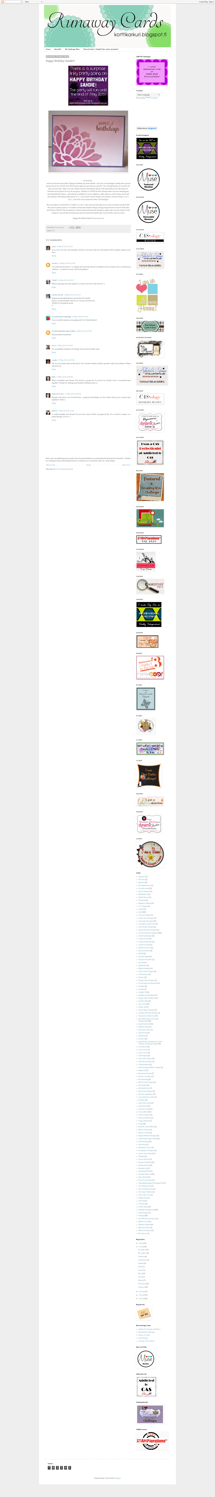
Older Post (126, 465)
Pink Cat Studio (144, 1115)
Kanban (141, 1036)
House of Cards (144, 1335)
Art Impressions (144, 885)
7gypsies (141, 877)
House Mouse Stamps (146, 1010)
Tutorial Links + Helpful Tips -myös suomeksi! (100, 49)
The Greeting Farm (145, 1189)
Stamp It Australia (145, 1162)
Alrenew (141, 879)
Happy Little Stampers (146, 998)
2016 (141, 1243)
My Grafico (142, 1085)
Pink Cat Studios (144, 1118)
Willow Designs (144, 1230)
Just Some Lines (144, 1030)
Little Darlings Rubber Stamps (149, 1067)
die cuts (141, 962)
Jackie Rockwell (144, 1024)
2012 (141, 1298)
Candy (140, 909)
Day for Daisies (144, 951)
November (142, 1253)
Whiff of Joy (142, 1222)
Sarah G (55, 263)
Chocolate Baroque (145, 921)
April (140, 1277)
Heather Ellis (143, 1001)
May (140, 1273)
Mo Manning (143, 1079)
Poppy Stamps (143, 1121)
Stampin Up (142, 1168)
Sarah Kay (142, 1144)
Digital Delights (144, 968)
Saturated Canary (144, 1147)
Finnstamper (143, 974)
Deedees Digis (143, 956)
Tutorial (141, 1201)
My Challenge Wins (72, 49)
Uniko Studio (143, 1207)
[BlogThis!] (72, 227)
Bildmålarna (143, 894)
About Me (57, 49)
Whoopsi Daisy (144, 1227)
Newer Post (50, 465)
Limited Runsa (143, 1064)
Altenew (141, 882)
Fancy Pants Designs (146, 971)
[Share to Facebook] (77, 227)
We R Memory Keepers (147, 1219)
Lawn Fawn (142, 1053)
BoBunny (141, 900)
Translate (154, 98)
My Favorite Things (145, 1082)
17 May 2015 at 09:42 (73, 394)
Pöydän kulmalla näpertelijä (63, 331)
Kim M (54, 411)
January (141, 1287)
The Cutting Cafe (144, 1186)
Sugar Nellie (143, 1177)
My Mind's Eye (143, 1088)
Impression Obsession (146, 1016)
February (141, 1284)
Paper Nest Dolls (144, 1103)
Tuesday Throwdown (146, 1341)
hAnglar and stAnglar (146, 995)
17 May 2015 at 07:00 (66, 360)
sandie (54, 360)
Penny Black (143, 1112)
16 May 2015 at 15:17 (66, 280)
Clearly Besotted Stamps (147, 930)
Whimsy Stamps (144, 1224)
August (141, 1263)
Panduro (141, 1100)
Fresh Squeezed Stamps (147, 983)
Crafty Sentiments (145, 942)
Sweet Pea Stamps (145, 1180)
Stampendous (143, 1165)
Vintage (141, 1216)
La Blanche (142, 1047)
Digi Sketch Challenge (146, 1332)
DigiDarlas (142, 965)
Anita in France (58, 394)
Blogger (118, 1478)
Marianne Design (144, 1073)
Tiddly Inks (142, 1198)
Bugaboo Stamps (144, 903)
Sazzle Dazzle (57, 295)
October (141, 1257)
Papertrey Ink (143, 1109)
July (139, 1267)
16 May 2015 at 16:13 (80, 317)
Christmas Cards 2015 (146, 924)
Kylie (54, 377)
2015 (141, 1247)
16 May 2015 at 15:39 (72, 295)
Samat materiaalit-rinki (147, 1139)
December (142, 1250)
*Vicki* (54, 280)
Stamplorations (144, 1174)
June (140, 1270)
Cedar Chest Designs (146, 918)
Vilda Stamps (143, 1213)
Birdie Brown (143, 897)
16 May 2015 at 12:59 (67, 263)
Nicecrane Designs (145, 1091)
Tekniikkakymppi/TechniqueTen (150, 1183)
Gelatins (141, 986)
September (142, 1260)
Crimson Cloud (144, 945)
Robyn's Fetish (143, 1133)
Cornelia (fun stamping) (61, 317)
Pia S (54, 345)
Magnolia (142, 1070)
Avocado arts (143, 888)
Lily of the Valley (144, 1058)
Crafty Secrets (143, 939)
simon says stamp (145, 1153)
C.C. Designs (142, 906)
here (78, 197)
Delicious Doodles (145, 959)
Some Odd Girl (143, 1159)
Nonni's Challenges (145, 1094)
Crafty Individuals (145, 936)
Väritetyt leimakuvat (145, 1210)
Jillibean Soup (143, 1027)
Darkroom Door (144, 948)
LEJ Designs (142, 1055)
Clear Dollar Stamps (145, 927)
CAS (53, 231)
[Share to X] (75, 227)
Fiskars (141, 977)
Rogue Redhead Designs (147, 1136)
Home (48, 49)
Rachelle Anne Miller (146, 1127)
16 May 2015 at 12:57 (64, 246)
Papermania (143, 1106)
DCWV (140, 953)
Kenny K (141, 1039)
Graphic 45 (142, 992)
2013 (141, 1295)
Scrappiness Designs (146, 1150)
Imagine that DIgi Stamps (147, 1013)
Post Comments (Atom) (64, 469)
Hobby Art (142, 1007)
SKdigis (141, 1156)
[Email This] (70, 227)
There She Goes (144, 1195)
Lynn (54, 246)
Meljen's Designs (144, 1076)
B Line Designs (144, 891)
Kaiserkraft (142, 1033)
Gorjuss (141, 989)
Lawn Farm (142, 1050)
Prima (140, 1124)
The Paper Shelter (145, 1192)
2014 (141, 1292)
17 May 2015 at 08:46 (64, 377)
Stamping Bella (144, 1171)
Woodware (142, 1233)
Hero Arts (142, 1004)
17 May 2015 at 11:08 (65, 411)
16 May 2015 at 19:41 (64, 345)
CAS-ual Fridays (144, 915)
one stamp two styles (146, 1097)
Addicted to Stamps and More (149, 1329)
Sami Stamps (143, 1141)
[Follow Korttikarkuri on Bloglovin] (147, 129)
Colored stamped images (147, 933)
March (140, 1280)
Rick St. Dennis (143, 1130)
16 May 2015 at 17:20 (84, 331)
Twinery (141, 1204)
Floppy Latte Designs (146, 980)
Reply (54, 256)
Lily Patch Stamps (145, 1061)
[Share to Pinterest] (79, 227)
